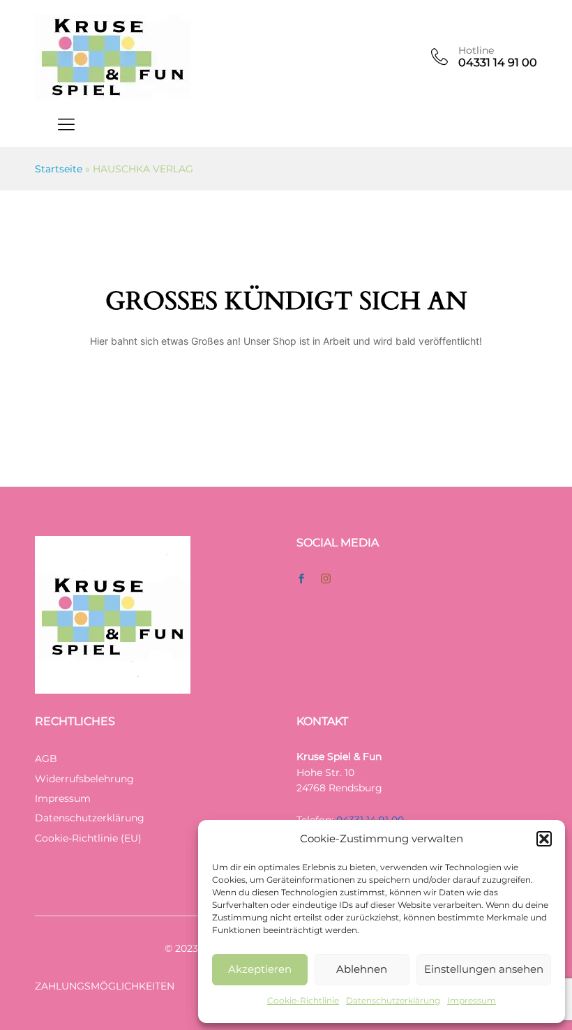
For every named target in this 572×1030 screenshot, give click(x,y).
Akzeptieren (260, 969)
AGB (46, 758)
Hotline (476, 51)
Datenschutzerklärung (393, 1000)
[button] (544, 839)
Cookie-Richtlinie (303, 1000)
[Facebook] (301, 579)
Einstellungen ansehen (483, 969)
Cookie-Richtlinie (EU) (88, 838)
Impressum (471, 1000)
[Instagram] (325, 579)
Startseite (58, 169)
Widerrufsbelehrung (84, 778)
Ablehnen (361, 969)
